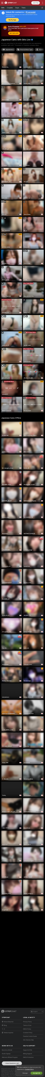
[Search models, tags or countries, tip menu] (42, 8)
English (35, 1011)
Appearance (10, 49)
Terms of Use (27, 1025)
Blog (5, 1025)
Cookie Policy (29, 1069)
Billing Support (27, 1053)
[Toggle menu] (2, 3)
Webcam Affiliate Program (10, 1057)
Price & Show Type (26, 49)
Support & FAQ (27, 1050)
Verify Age (12, 20)
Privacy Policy (27, 1021)
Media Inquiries (8, 1032)
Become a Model (7, 1050)
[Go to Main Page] (13, 3)
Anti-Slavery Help (28, 1040)
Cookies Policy (27, 1032)
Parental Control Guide (30, 1036)
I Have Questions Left (12, 1063)
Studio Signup (6, 1053)
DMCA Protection (28, 1057)
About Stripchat (8, 1021)
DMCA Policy (27, 1029)
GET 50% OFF (14, 33)
